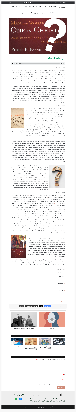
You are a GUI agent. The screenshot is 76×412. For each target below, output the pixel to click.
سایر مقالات (62, 297)
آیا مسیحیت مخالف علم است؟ (60, 346)
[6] (47, 197)
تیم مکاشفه (29, 407)
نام (64, 374)
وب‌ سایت (35, 380)
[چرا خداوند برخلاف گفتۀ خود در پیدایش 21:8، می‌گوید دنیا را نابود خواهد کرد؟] (45, 341)
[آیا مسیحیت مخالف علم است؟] (59, 341)
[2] (60, 153)
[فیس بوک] (32, 2)
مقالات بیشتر (62, 301)
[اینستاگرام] (28, 2)
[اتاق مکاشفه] (27, 3)
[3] (55, 153)
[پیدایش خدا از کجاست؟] (17, 341)
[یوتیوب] (30, 2)
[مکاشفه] (62, 7)
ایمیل (63, 380)
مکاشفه (46, 16)
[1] (64, 269)
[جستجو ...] (10, 3)
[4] (29, 153)
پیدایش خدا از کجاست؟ (19, 346)
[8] (16, 218)
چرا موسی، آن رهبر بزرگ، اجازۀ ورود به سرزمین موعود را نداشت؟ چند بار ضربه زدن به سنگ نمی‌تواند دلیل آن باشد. (31, 347)
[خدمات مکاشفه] (25, 3)
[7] (54, 203)
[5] (28, 195)
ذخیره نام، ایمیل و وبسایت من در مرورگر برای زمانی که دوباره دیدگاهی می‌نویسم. (49, 385)
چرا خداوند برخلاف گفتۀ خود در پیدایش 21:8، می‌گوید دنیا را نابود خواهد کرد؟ (45, 347)
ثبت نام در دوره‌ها (54, 2)
